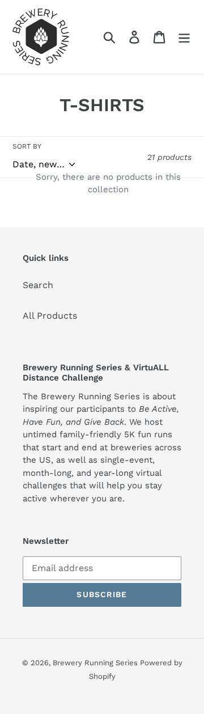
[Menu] (184, 37)
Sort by (26, 146)
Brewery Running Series (96, 662)
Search (38, 285)
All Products (50, 315)
